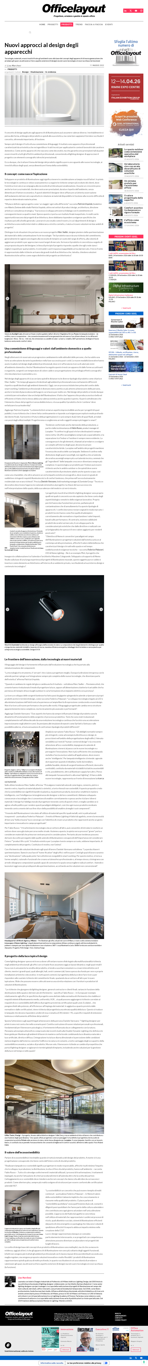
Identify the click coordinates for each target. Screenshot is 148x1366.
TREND (79, 24)
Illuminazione (37, 72)
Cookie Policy (120, 1320)
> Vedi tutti (126, 308)
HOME (42, 24)
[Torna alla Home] (73, 10)
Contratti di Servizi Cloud (118, 374)
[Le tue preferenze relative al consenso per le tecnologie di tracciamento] (144, 1362)
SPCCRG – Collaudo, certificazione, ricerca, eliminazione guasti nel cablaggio (124, 353)
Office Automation (137, 1329)
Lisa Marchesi (14, 66)
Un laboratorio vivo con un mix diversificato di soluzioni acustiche (132, 168)
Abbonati (65, 1350)
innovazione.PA (69, 1329)
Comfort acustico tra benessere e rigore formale (133, 210)
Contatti (118, 1318)
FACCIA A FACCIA (94, 24)
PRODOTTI (67, 24)
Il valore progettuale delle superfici (133, 197)
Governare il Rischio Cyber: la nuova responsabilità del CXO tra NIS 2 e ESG (122, 331)
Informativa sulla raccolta (52, 1363)
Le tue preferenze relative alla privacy (84, 1363)
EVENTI (109, 24)
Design (25, 72)
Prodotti (12, 69)
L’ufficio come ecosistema (131, 221)
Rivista (118, 1314)
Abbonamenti (120, 1316)
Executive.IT (102, 1329)
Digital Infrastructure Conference (121, 295)
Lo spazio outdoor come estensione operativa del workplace (133, 152)
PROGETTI (53, 24)
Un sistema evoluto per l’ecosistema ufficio (131, 184)
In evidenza (50, 72)
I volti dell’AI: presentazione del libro (122, 253)
